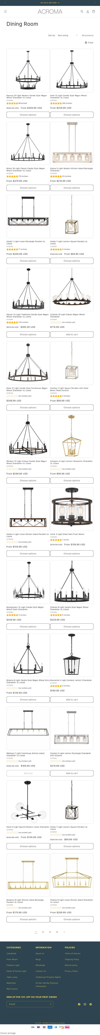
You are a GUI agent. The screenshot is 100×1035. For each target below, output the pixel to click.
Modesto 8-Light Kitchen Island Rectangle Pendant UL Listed (25, 901)
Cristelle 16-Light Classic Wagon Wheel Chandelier (67, 315)
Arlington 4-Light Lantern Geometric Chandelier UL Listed (71, 462)
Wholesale (40, 965)
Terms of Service (72, 953)
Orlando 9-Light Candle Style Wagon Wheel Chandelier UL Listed (69, 608)
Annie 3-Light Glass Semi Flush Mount (67, 534)
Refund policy (71, 965)
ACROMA (45, 1023)
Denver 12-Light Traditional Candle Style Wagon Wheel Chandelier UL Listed (28, 315)
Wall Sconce (12, 989)
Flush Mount (12, 959)
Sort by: (51, 35)
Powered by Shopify (57, 1023)
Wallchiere (11, 983)
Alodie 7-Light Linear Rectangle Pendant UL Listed (26, 242)
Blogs (38, 959)
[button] (5, 11)
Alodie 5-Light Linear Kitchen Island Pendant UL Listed (28, 535)
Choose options (28, 115)
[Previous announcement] (5, 3)
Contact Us (41, 971)
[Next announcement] (95, 3)
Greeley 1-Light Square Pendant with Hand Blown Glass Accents (69, 389)
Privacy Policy (71, 971)
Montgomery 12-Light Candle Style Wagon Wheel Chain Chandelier (25, 608)
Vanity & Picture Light (16, 971)
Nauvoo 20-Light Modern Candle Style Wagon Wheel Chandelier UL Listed (27, 96)
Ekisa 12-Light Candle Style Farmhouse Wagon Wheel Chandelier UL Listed (27, 389)
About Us (40, 953)
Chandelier (11, 953)
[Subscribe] (50, 1004)
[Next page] (64, 932)
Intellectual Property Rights (48, 977)
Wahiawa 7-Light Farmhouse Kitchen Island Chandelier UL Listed (25, 754)
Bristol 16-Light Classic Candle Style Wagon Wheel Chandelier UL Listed (26, 169)
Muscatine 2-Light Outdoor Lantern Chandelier (71, 680)
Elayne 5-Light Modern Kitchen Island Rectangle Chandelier (71, 169)
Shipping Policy (72, 959)
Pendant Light (13, 965)
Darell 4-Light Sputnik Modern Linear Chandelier (28, 827)
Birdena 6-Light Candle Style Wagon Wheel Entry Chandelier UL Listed (28, 681)
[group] (17, 103)
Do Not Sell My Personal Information (47, 984)
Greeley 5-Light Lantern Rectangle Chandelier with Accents (70, 754)
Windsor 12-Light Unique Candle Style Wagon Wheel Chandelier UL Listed (27, 462)
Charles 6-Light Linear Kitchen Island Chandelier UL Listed (71, 901)
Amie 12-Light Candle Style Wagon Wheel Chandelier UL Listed (68, 96)
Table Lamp (12, 977)
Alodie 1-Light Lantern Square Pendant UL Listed (69, 242)
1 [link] (35, 931)
